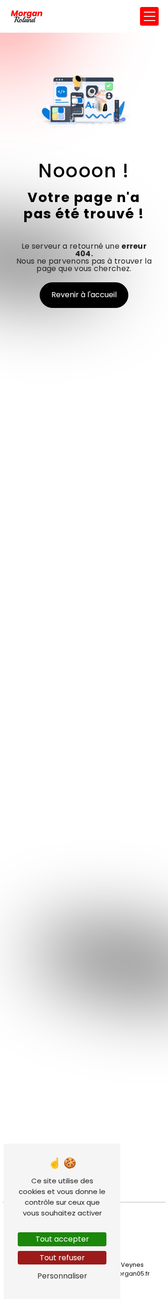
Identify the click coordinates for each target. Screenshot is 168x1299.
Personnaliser (62, 1276)
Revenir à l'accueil (84, 294)
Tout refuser (62, 1257)
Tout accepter (62, 1239)
